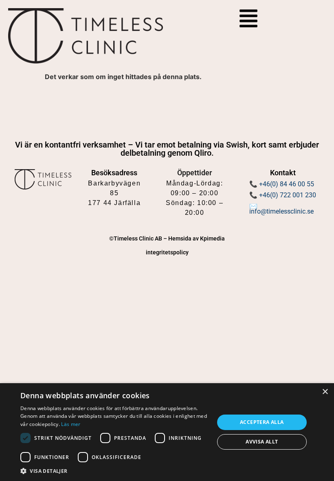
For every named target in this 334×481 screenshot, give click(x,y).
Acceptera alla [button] (262, 422)
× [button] (325, 392)
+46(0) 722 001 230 (287, 195)
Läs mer (70, 424)
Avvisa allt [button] (262, 441)
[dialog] (167, 432)
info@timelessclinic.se (281, 211)
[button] (114, 471)
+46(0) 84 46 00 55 (286, 184)
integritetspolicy (167, 252)
